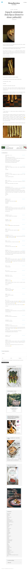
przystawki (16, 9)
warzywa (8, 548)
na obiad (8, 529)
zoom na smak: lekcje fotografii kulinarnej (12, 554)
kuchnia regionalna (9, 524)
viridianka (7, 173)
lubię (7, 527)
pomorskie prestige (9, 539)
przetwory (8, 541)
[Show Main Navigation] (2, 2)
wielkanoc (8, 549)
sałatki (8, 544)
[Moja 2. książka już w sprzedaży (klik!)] (14, 449)
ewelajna (6, 315)
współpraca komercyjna (10, 552)
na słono (11, 9)
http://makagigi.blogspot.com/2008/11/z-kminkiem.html (11, 331)
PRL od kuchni (9, 513)
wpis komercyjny (9, 550)
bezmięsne (8, 515)
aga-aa (6, 245)
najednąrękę (8, 533)
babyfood (8, 514)
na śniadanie (8, 532)
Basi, (9, 111)
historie (8, 522)
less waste (8, 525)
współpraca (8, 551)
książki (8, 523)
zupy (7, 555)
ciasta (8, 518)
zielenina (6, 219)
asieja (6, 180)
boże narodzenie (9, 517)
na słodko (8, 530)
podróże (8, 538)
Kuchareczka (7, 309)
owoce (8, 535)
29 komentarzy (14, 19)
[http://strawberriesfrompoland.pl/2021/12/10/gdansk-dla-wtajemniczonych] (14, 402)
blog (7, 516)
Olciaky (6, 335)
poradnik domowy (9, 540)
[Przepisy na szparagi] (14, 377)
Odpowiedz (23, 173)
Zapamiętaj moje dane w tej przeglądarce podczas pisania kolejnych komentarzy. (12, 360)
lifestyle (8, 526)
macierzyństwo (9, 528)
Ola (5, 224)
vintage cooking (9, 547)
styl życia (8, 545)
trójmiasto (8, 546)
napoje (8, 534)
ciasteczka (8, 519)
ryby (7, 543)
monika (6, 288)
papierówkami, (13, 50)
